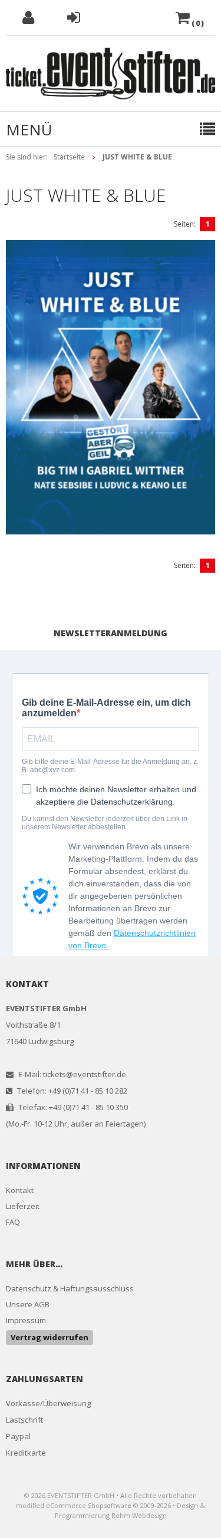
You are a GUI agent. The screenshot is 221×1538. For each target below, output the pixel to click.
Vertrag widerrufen (49, 1337)
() (198, 23)
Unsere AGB (28, 1304)
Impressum (26, 1320)
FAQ (13, 1222)
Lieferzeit (22, 1206)
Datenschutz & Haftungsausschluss (70, 1288)
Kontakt (20, 1190)
